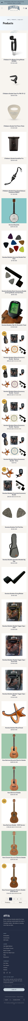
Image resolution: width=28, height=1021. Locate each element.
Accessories (6, 937)
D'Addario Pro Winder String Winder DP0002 (14, 60)
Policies (5, 969)
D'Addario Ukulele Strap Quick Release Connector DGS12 (14, 191)
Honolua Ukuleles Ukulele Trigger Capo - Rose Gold (14, 660)
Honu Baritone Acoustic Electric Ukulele (14, 760)
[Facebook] (7, 972)
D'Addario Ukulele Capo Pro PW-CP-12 (14, 93)
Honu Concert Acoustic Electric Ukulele (14, 857)
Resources (6, 957)
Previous (7, 902)
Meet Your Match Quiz (8, 952)
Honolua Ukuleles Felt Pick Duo (14, 527)
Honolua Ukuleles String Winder (14, 593)
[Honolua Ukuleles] (14, 8)
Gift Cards (5, 940)
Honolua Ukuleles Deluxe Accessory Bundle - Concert (14, 392)
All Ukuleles (6, 935)
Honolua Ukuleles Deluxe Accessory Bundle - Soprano (14, 426)
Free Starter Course (8, 948)
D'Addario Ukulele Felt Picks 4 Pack (14, 126)
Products (14, 19)
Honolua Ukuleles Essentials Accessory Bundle (14, 494)
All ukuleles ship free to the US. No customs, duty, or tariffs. (14, 2)
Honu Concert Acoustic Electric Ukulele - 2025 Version (14, 890)
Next (20, 902)
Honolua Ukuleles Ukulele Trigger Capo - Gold (14, 627)
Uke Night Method (7, 946)
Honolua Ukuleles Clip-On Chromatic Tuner (14, 325)
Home (8, 19)
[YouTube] (10, 972)
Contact (5, 967)
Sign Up (14, 989)
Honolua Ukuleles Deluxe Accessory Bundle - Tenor (14, 460)
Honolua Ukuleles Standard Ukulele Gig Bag (14, 560)
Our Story (5, 963)
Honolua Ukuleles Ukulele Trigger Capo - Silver (14, 694)
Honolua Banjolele (14, 225)
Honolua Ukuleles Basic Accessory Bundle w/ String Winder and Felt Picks (14, 292)
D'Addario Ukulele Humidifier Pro (14, 158)
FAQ (4, 954)
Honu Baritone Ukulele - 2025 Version (14, 825)
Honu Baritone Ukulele (14, 792)
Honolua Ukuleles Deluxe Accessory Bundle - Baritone (14, 358)
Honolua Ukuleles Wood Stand (14, 728)
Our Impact (6, 965)
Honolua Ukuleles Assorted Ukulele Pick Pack (14, 258)
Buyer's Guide (6, 950)
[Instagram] (4, 972)
